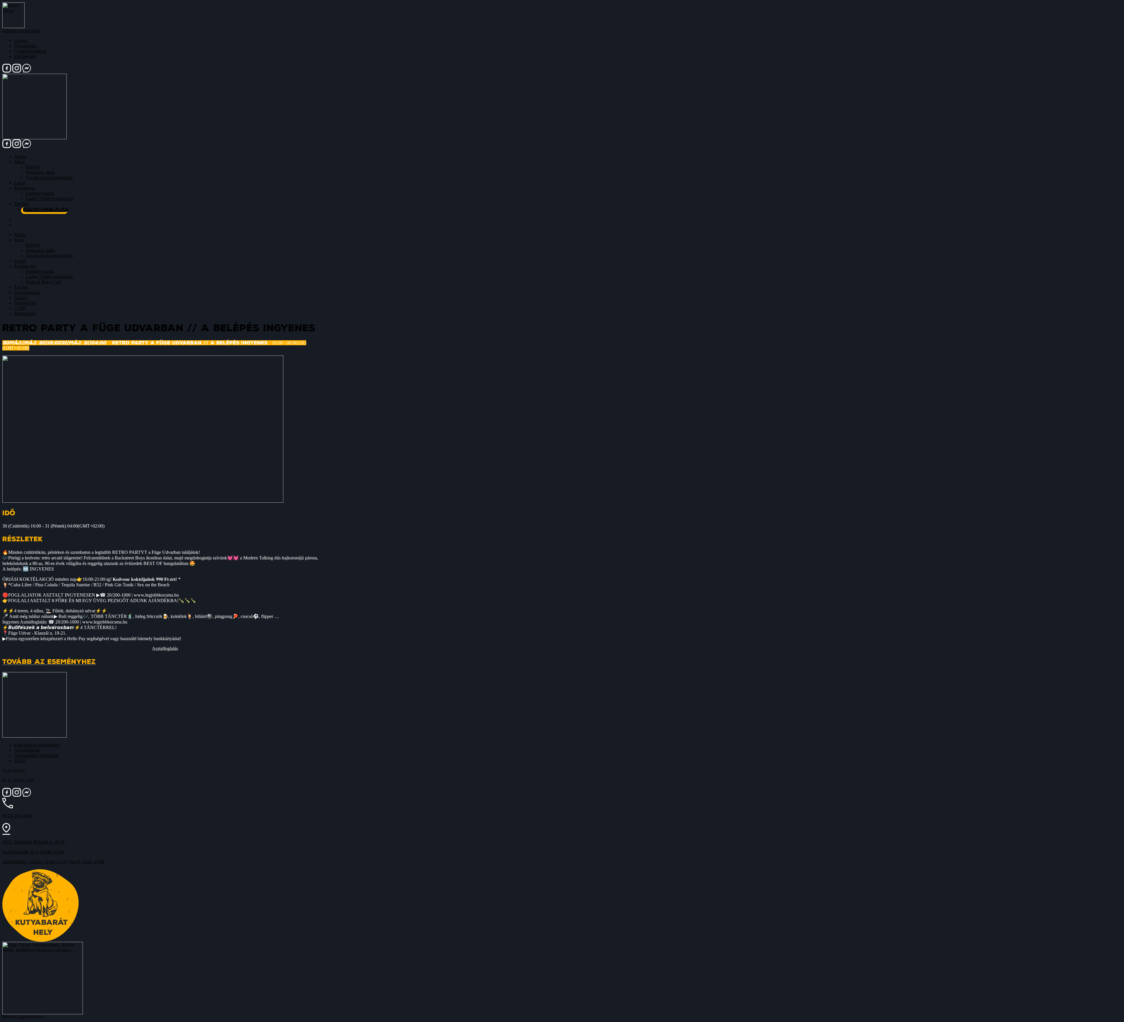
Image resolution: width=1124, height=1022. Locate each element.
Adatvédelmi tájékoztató (36, 755)
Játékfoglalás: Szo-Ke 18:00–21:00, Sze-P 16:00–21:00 (53, 861)
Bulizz (20, 156)
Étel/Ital (21, 203)
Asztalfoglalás (45, 209)
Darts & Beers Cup (43, 281)
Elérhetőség (25, 56)
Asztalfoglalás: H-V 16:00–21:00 (33, 851)
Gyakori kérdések (30, 51)
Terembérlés (25, 45)
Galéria (21, 40)
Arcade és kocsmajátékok (49, 177)
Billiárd (33, 166)
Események (24, 187)
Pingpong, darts (40, 172)
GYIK (20, 308)
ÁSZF (20, 760)
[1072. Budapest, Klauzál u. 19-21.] (6, 833)
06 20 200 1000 (17, 815)
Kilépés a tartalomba (21, 30)
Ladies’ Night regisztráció (49, 198)
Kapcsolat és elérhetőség (36, 744)
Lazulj (20, 182)
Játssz (19, 161)
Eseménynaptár (40, 193)
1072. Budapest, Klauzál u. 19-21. (34, 841)
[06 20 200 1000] (7, 806)
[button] (165, 648)
